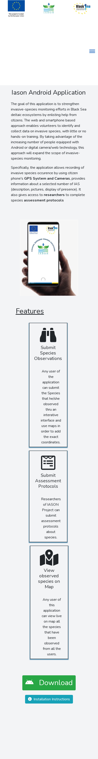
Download (53, 683)
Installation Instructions (51, 699)
